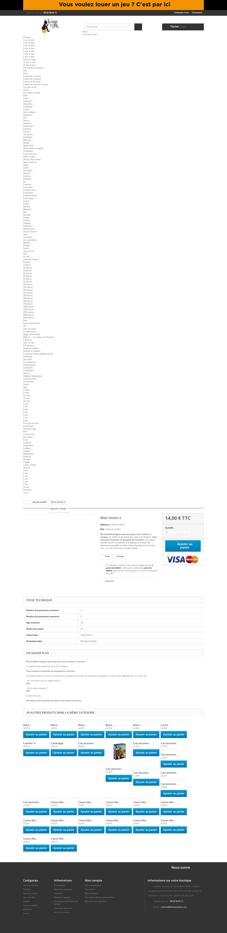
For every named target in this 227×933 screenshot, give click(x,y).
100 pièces (28, 284)
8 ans (25, 420)
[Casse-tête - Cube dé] (147, 798)
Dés (25, 118)
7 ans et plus (29, 54)
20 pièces (27, 268)
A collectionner (29, 331)
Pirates (26, 218)
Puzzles (26, 262)
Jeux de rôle (28, 343)
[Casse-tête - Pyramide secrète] (119, 816)
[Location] (113, 5)
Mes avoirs (90, 889)
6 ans (25, 415)
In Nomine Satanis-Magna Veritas (38, 354)
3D (24, 326)
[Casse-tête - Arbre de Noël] (92, 798)
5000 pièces (28, 318)
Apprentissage (29, 429)
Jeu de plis (28, 134)
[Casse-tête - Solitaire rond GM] (174, 816)
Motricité (27, 456)
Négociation (28, 145)
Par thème (27, 170)
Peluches (27, 490)
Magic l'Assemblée (31, 334)
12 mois (26, 398)
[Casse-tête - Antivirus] (64, 798)
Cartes (26, 98)
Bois (25, 320)
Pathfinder (27, 356)
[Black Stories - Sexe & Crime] (147, 721)
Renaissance (29, 229)
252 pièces (28, 293)
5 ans (25, 412)
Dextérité (27, 123)
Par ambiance (29, 362)
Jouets (26, 384)
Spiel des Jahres (30, 259)
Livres (26, 492)
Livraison (58, 893)
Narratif (26, 143)
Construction (28, 434)
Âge (25, 387)
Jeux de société (90, 34)
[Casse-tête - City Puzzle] (119, 798)
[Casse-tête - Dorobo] (174, 798)
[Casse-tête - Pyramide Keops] (92, 816)
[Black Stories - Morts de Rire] (37, 721)
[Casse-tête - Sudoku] (37, 834)
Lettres (26, 204)
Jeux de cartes (29, 329)
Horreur (26, 373)
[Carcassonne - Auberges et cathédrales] (119, 751)
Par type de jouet (30, 423)
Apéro (25, 90)
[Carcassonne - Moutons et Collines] (174, 768)
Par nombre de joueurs (33, 68)
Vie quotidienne (30, 240)
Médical (26, 206)
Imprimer (109, 581)
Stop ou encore (30, 162)
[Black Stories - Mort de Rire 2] (64, 721)
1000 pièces (28, 306)
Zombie (26, 245)
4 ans (25, 409)
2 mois (26, 390)
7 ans (25, 418)
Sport (25, 234)
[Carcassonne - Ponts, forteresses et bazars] (174, 780)
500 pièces (28, 301)
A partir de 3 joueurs (32, 79)
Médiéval (27, 209)
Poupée (26, 462)
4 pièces (27, 265)
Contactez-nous (181, 12)
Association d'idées (31, 93)
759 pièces (28, 304)
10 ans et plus (29, 59)
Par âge (26, 37)
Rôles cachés (29, 157)
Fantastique (28, 198)
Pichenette (28, 151)
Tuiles (26, 165)
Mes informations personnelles (100, 897)
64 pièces (27, 281)
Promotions (59, 885)
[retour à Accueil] (26, 502)
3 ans (25, 406)
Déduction (27, 115)
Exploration (28, 126)
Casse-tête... (58, 802)
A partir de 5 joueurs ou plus (35, 84)
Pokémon (27, 340)
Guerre (26, 201)
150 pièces (28, 287)
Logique (26, 451)
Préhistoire (28, 226)
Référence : (105, 525)
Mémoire (27, 140)
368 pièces (28, 298)
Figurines (27, 129)
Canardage (57, 743)
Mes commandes (93, 885)
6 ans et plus (29, 51)
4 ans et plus (29, 45)
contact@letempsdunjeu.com (174, 907)
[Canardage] (64, 739)
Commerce (28, 187)
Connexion (197, 12)
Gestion (26, 132)
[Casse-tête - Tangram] (64, 834)
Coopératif (27, 107)
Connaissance (29, 190)
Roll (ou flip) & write (32, 159)
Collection (27, 101)
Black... (27, 725)
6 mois (26, 393)
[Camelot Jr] (37, 739)
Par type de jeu (30, 87)
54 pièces (27, 279)
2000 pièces (28, 312)
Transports (28, 237)
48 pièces (27, 276)
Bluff (25, 95)
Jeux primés (28, 251)
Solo (25, 70)
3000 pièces (28, 315)
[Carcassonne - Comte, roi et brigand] (147, 739)
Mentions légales (62, 897)
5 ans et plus (29, 48)
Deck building (29, 112)
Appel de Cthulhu (30, 348)
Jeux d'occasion (61, 912)
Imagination (28, 445)
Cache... (165, 725)
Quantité (169, 528)
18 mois (26, 401)
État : (102, 529)
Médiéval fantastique (32, 376)
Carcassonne (85, 743)
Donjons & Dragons (31, 351)
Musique (27, 215)
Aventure (27, 184)
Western (27, 243)
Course (26, 109)
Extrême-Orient (30, 195)
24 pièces (27, 270)
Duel (25, 73)
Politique (27, 223)
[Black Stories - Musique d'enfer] (92, 721)
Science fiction (29, 231)
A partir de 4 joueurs (32, 82)
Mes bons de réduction (96, 901)
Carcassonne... (114, 768)
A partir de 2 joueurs (32, 76)
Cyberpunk (28, 368)
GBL (25, 254)
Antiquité (27, 179)
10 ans (26, 487)
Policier (26, 220)
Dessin (26, 120)
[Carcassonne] (92, 739)
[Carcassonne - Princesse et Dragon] (37, 798)
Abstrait (26, 173)
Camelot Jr (29, 743)
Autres (26, 168)
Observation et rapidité (33, 148)
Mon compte (93, 880)
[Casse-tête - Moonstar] (64, 816)
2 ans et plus (29, 40)
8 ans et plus (29, 57)
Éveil (25, 440)
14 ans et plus (29, 65)
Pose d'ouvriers (30, 154)
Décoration (28, 437)
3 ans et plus (29, 43)
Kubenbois (28, 137)
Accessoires (28, 381)
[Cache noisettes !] (174, 721)
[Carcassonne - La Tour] (174, 739)
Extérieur (27, 443)
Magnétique (28, 454)
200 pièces (28, 290)
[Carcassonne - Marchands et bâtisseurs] (147, 768)
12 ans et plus (29, 62)
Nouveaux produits (63, 889)
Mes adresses (91, 893)
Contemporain (29, 365)
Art (24, 181)
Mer (25, 212)
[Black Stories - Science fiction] (119, 721)
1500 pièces (28, 309)
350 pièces (28, 295)
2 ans (25, 404)
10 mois (26, 395)
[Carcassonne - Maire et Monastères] (174, 750)
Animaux (27, 176)
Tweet (107, 556)
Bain (25, 431)
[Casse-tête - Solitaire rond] (147, 816)
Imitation (27, 448)
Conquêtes (28, 104)
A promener (28, 426)
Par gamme (28, 345)
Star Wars (27, 359)
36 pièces (27, 273)
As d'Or (26, 256)
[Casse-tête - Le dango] (37, 816)
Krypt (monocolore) (31, 323)
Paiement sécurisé (63, 908)
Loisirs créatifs (29, 465)
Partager (120, 556)
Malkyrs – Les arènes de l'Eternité (38, 337)
